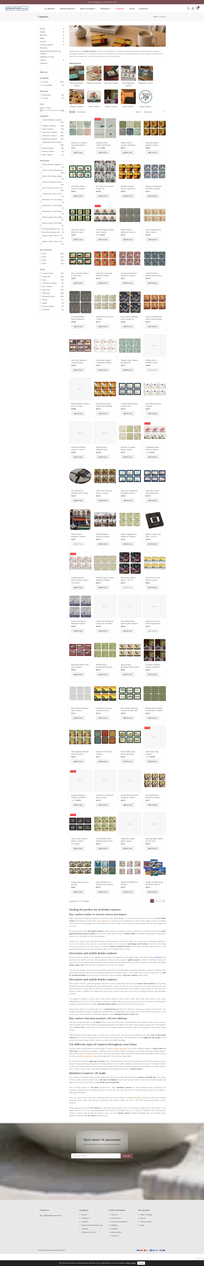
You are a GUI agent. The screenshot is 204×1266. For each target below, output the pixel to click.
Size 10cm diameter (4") (53, 229)
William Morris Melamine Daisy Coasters (151, 362)
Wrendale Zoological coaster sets (90, 1054)
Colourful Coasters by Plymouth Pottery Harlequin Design (104, 275)
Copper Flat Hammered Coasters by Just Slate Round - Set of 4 (104, 623)
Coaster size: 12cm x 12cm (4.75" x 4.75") (53, 195)
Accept (141, 1263)
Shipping (114, 1225)
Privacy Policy (116, 1218)
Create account (146, 1222)
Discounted (53, 95)
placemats (104, 921)
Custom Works (53, 273)
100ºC (53, 254)
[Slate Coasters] (128, 96)
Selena (53, 300)
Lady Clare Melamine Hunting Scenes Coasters (79, 362)
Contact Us (115, 1236)
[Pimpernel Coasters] (93, 73)
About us (114, 1215)
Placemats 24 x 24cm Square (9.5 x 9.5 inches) (53, 201)
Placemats (43, 48)
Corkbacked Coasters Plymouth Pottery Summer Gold (104, 710)
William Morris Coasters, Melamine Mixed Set (128, 145)
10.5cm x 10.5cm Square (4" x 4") (53, 171)
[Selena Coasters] (111, 96)
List (74, 112)
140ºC (53, 260)
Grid (70, 112)
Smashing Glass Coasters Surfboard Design (103, 145)
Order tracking (146, 1215)
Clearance (43, 63)
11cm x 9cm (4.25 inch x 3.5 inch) (53, 189)
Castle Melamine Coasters (53, 121)
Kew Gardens (53, 286)
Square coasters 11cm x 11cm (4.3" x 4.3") (53, 242)
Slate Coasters (53, 155)
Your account (143, 1210)
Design (42, 32)
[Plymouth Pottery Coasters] (76, 73)
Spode (53, 303)
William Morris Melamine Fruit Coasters (101, 449)
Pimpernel (53, 293)
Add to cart (78, 153)
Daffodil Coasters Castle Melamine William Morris (105, 580)
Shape (42, 38)
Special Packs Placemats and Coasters (50, 52)
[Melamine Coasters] (145, 73)
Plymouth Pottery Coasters (53, 143)
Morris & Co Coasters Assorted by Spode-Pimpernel (79, 145)
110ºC (53, 257)
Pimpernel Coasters (53, 139)
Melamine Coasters (53, 136)
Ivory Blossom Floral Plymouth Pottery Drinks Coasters (105, 841)
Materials (43, 35)
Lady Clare (53, 290)
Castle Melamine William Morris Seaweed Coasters (155, 275)
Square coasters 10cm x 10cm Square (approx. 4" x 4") (53, 237)
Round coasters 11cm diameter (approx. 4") (53, 224)
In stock (53, 82)
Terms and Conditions (119, 1222)
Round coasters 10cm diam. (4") (53, 218)
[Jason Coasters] (93, 96)
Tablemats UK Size (47, 57)
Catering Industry (46, 45)
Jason (53, 280)
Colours (43, 60)
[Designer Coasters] (76, 96)
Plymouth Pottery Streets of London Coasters (102, 536)
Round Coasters (53, 148)
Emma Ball (53, 276)
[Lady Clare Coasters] (111, 73)
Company (114, 1229)
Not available (53, 85)
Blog (142, 1225)
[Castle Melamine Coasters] (128, 73)
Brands (42, 29)
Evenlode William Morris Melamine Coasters (77, 319)
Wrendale (53, 310)
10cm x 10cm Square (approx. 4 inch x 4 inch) (53, 177)
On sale (53, 98)
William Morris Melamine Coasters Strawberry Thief (128, 232)
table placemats (121, 1048)
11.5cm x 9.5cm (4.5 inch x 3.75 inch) (53, 183)
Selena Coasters (53, 151)
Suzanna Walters (53, 306)
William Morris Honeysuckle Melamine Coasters (104, 667)
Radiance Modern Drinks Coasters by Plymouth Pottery (128, 188)
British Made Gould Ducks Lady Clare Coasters (128, 754)
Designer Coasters (53, 126)
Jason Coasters (53, 129)
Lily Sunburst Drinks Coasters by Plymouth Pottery (104, 406)
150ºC (53, 263)
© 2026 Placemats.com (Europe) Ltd (51, 1250)
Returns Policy (116, 1232)
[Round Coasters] (145, 96)
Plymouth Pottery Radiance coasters (85, 1056)
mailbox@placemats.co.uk (52, 1215)
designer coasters (141, 1098)
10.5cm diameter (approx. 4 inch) (53, 165)
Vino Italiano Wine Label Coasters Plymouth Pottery (130, 623)
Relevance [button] (154, 112)
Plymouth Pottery (53, 296)
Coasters (43, 41)
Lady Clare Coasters (53, 132)
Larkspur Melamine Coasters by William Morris (78, 797)
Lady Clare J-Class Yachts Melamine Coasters (152, 493)
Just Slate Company (53, 283)
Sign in (143, 1218)
